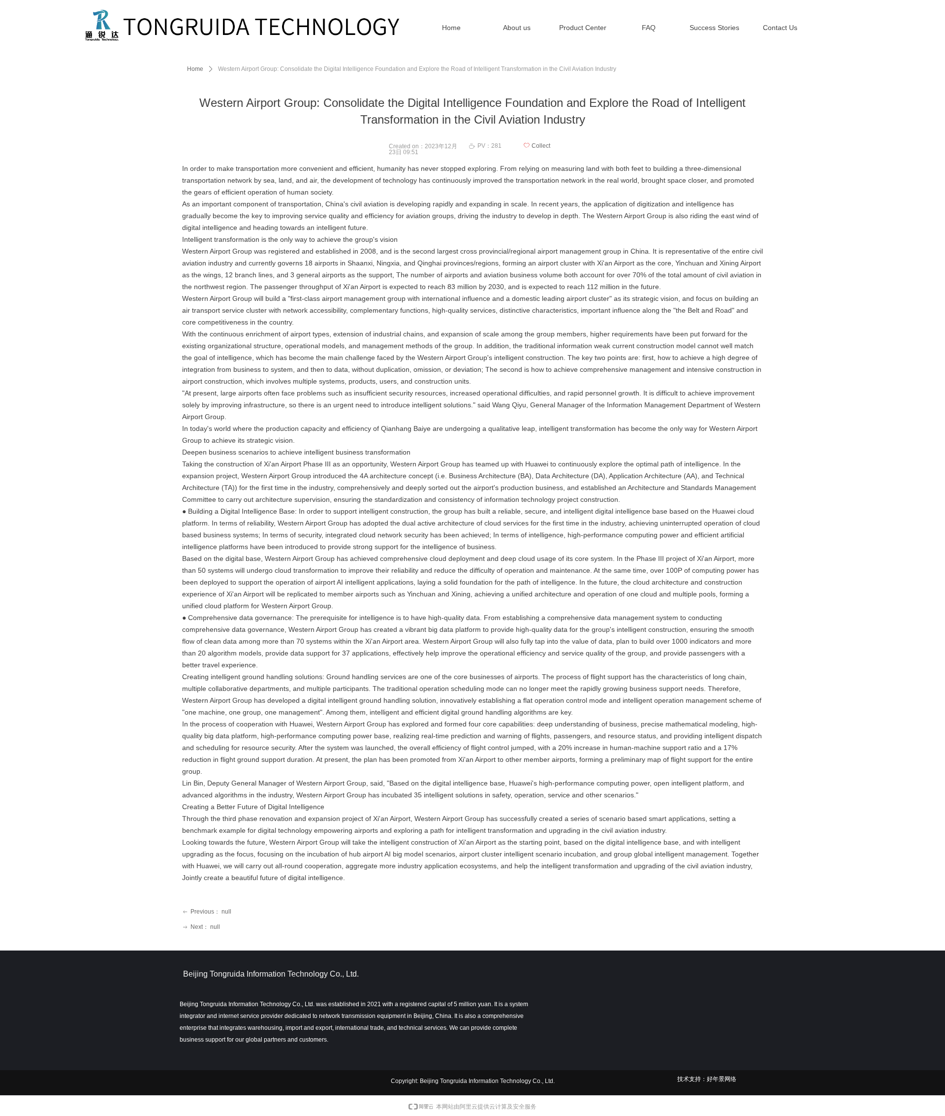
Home (195, 69)
